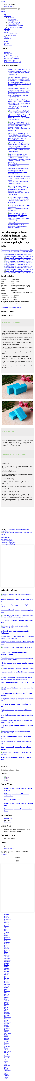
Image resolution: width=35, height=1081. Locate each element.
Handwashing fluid (13, 24)
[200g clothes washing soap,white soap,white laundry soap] (17, 711)
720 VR (6, 30)
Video (6, 37)
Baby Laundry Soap (6, 537)
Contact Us (7, 38)
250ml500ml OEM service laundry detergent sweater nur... (18, 226)
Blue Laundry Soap (6, 539)
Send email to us (5, 307)
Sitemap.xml (7, 822)
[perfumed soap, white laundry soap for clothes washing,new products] (17, 627)
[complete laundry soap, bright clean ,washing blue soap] (17, 668)
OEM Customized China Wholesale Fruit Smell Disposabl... (18, 182)
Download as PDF (15, 307)
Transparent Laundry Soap (8, 542)
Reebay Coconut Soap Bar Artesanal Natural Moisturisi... (18, 150)
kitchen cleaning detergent (15, 25)
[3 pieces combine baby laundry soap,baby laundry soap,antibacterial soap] (17, 732)
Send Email (4, 854)
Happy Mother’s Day (12, 799)
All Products (7, 16)
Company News (12, 34)
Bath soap (11, 17)
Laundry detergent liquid (15, 22)
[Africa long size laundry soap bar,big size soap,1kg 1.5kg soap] (17, 754)
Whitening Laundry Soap (8, 544)
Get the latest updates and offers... (10, 770)
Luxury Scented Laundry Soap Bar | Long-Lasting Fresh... (18, 95)
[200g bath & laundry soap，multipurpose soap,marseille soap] (17, 700)
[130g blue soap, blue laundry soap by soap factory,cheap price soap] (17, 689)
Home (6, 14)
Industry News (12, 35)
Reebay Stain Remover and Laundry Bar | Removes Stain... (18, 164)
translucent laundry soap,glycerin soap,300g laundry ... (17, 172)
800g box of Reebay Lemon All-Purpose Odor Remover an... (17, 139)
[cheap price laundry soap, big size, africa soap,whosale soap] (17, 743)
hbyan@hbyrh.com (9, 848)
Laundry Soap (12, 19)
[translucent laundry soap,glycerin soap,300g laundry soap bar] (17, 596)
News (6, 32)
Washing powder (13, 21)
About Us (7, 29)
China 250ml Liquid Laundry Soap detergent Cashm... (14, 653)
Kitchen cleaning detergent (11, 58)
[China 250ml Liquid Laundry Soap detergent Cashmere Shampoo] (17, 649)
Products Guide (8, 818)
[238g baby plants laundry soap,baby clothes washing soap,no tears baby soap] (17, 722)
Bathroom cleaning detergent (16, 27)
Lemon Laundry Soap (7, 540)
